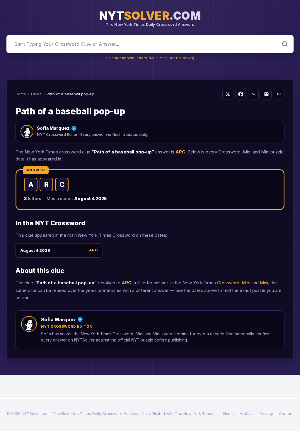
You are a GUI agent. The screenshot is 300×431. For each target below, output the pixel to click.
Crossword (228, 282)
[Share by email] (266, 94)
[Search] (284, 44)
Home (21, 94)
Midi (246, 282)
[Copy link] (279, 94)
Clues (36, 94)
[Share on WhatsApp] (253, 94)
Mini (264, 282)
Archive (247, 413)
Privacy (266, 413)
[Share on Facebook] (240, 94)
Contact (286, 413)
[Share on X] (227, 94)
